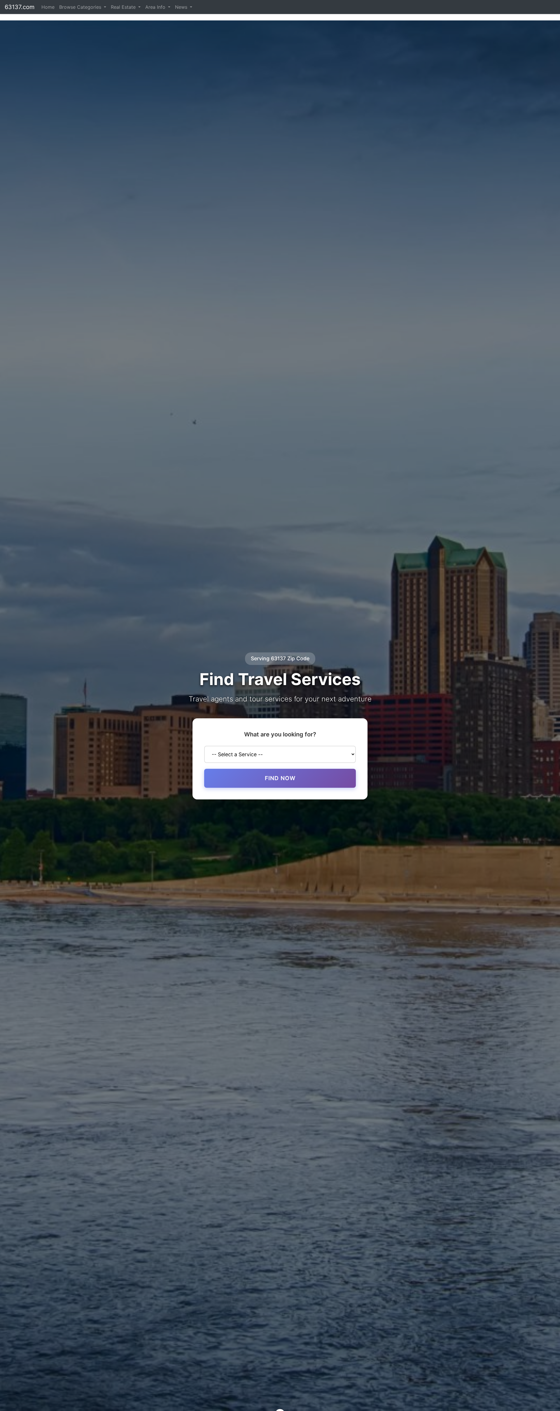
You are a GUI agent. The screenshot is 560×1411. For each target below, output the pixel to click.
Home (48, 7)
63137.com (19, 6)
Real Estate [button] (124, 7)
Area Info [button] (156, 7)
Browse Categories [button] (81, 7)
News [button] (182, 7)
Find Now (280, 778)
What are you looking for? (280, 734)
